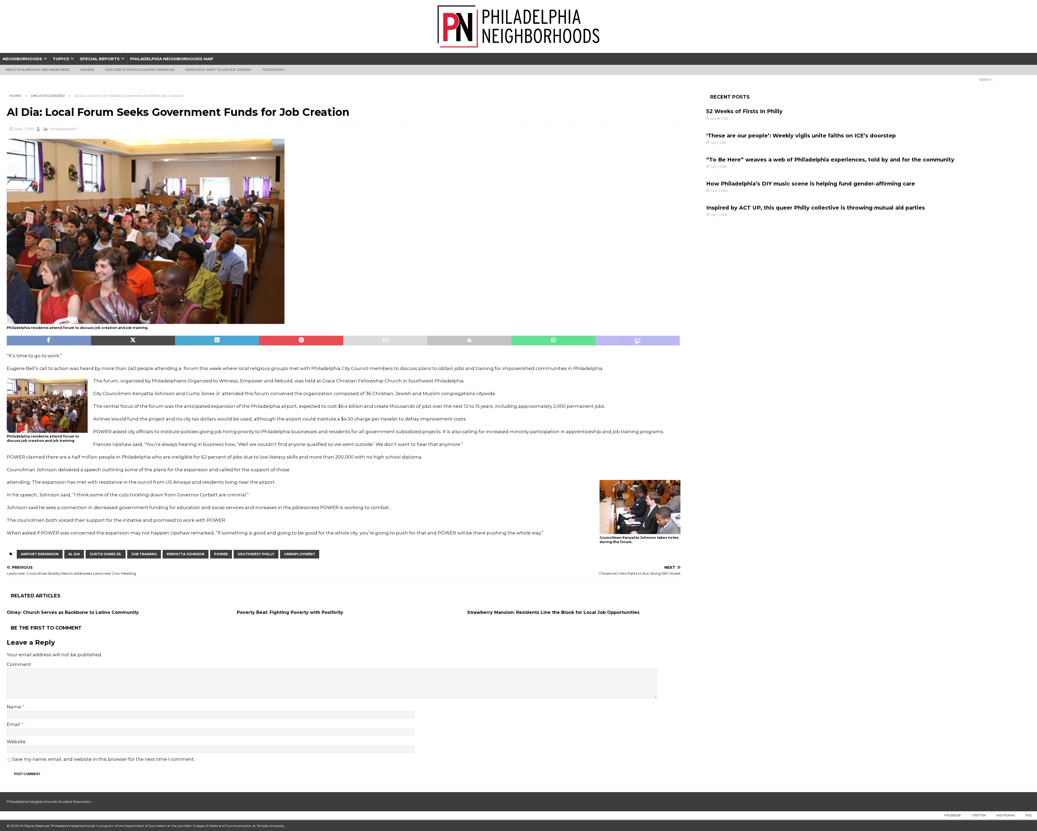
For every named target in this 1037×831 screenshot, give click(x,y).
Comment (19, 664)
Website (16, 741)
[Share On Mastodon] (637, 340)
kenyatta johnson (185, 554)
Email (14, 724)
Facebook (952, 815)
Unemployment (299, 554)
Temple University (270, 826)
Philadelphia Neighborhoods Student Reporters (49, 801)
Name (14, 706)
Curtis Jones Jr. (106, 554)
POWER (221, 554)
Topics (61, 58)
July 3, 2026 (718, 167)
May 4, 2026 (719, 215)
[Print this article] (469, 340)
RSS (1029, 815)
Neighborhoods (22, 58)
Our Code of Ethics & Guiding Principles (140, 70)
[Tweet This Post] (133, 340)
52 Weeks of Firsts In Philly (744, 111)
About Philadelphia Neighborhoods (37, 70)
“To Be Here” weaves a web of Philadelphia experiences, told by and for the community (830, 159)
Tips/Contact (273, 70)
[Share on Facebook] (49, 340)
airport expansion (40, 554)
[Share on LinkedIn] (217, 340)
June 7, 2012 (24, 129)
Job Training (144, 554)
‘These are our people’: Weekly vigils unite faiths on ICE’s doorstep (801, 135)
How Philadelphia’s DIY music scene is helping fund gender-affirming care (810, 183)
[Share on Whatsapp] (553, 340)
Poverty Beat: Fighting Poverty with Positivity (290, 612)
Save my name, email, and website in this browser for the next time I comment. (103, 759)
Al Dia (74, 554)
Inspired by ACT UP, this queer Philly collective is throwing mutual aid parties (816, 207)
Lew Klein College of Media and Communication (214, 826)
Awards (87, 70)
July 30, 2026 (719, 118)
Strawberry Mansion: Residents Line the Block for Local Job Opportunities (553, 612)
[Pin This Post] (301, 340)
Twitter (979, 815)
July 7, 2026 (718, 142)
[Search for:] (1003, 79)
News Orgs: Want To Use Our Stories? (218, 70)
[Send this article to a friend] (385, 340)
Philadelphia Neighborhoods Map (171, 58)
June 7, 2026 (719, 191)
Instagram (1005, 815)
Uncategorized (62, 129)
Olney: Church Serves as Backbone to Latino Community (73, 612)
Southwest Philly (256, 554)
